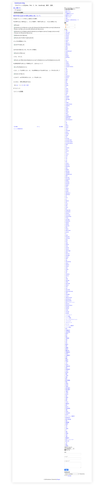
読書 (66, 409)
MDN (66, 175)
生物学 (66, 386)
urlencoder (67, 289)
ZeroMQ (67, 313)
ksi (66, 152)
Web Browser (68, 299)
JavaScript (67, 130)
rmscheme (67, 238)
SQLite (66, 263)
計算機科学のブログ (69, 13)
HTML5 (67, 111)
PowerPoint (67, 211)
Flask (66, 93)
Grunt (66, 107)
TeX (22, 85)
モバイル (67, 324)
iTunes (66, 127)
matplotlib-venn (68, 174)
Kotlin (66, 144)
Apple (66, 41)
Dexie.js (67, 77)
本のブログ (67, 10)
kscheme (67, 147)
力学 (66, 442)
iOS (66, 122)
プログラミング (68, 322)
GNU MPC (67, 99)
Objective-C (67, 193)
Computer (67, 65)
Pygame (67, 222)
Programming (68, 216)
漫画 (66, 431)
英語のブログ (68, 16)
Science (67, 249)
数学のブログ (68, 12)
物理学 (66, 424)
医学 (66, 335)
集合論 (66, 372)
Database (67, 76)
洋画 (66, 434)
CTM (66, 71)
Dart (66, 74)
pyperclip (67, 225)
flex (66, 94)
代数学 (27, 85)
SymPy (66, 269)
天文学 (66, 402)
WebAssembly (68, 300)
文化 (66, 425)
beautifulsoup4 (68, 51)
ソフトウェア (68, 321)
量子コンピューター (69, 439)
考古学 (66, 364)
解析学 (66, 344)
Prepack (67, 213)
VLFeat (66, 296)
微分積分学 (67, 417)
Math (66, 168)
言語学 (66, 361)
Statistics (67, 264)
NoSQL (67, 189)
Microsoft (67, 177)
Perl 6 (66, 204)
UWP (66, 292)
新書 (66, 377)
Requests (67, 236)
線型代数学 (67, 388)
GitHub (66, 21)
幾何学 (66, 349)
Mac (66, 161)
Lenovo (67, 154)
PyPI (66, 227)
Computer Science (69, 66)
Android (67, 37)
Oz (66, 199)
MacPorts (67, 165)
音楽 (66, 339)
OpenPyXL (67, 194)
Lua (66, 160)
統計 (66, 405)
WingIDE (67, 307)
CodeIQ (67, 63)
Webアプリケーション (70, 302)
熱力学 (66, 414)
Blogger (67, 55)
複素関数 (67, 422)
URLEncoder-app (69, 291)
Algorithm (67, 33)
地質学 (66, 397)
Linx (66, 157)
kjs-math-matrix (68, 140)
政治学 (66, 384)
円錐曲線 (67, 338)
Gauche (67, 97)
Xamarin (67, 308)
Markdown (67, 166)
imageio (67, 115)
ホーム (38, 126)
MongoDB (67, 179)
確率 (66, 345)
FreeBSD (67, 96)
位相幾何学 (67, 330)
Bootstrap (67, 57)
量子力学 (67, 441)
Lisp (66, 158)
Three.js (67, 275)
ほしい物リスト (17, 7)
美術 (66, 420)
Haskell (67, 108)
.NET (66, 30)
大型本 (66, 392)
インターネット (68, 314)
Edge (66, 79)
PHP (66, 205)
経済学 (66, 353)
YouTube (67, 311)
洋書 (66, 436)
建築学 (66, 360)
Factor (66, 88)
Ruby (66, 239)
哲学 (66, 400)
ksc (66, 146)
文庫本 (66, 428)
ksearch (67, 150)
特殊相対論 (67, 408)
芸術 (66, 356)
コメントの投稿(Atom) (18, 128)
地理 (66, 399)
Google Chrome (68, 104)
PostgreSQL (68, 210)
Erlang (66, 85)
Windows (67, 303)
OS (66, 196)
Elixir (66, 80)
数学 (25, 85)
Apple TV (67, 43)
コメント (68, 27)
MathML (67, 169)
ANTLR (67, 38)
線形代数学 (67, 389)
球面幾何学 (67, 352)
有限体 (66, 433)
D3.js (66, 72)
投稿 (67, 24)
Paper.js (67, 200)
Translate (69, 475)
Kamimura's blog (20, 3)
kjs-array (67, 138)
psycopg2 (67, 219)
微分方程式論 (68, 419)
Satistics (67, 244)
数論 (66, 381)
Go (66, 101)
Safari (66, 243)
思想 (66, 367)
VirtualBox (67, 294)
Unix (66, 288)
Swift (66, 267)
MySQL (67, 185)
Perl (66, 202)
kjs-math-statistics (69, 143)
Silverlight (67, 255)
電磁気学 (67, 403)
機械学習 (67, 350)
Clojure (67, 62)
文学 (66, 427)
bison (66, 52)
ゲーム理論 (67, 316)
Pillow (66, 207)
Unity (66, 286)
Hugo (66, 113)
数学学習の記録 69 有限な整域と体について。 (27, 16)
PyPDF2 (67, 224)
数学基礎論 (67, 380)
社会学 (66, 370)
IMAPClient (67, 118)
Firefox (66, 91)
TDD (66, 271)
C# (66, 60)
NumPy (67, 191)
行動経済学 (67, 366)
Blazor (66, 54)
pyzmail (67, 232)
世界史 (66, 383)
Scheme (67, 247)
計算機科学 (67, 355)
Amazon (67, 35)
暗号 (66, 328)
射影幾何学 (67, 369)
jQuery (66, 132)
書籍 (66, 374)
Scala (66, 246)
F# (66, 86)
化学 (66, 341)
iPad (66, 124)
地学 (66, 395)
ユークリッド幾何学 (69, 325)
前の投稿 (61, 126)
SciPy (66, 252)
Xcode (66, 310)
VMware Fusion (68, 297)
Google (67, 102)
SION (66, 258)
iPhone (66, 125)
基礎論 (66, 347)
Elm (66, 82)
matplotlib (67, 172)
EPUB (66, 83)
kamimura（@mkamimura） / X (71, 19)
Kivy (66, 136)
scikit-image (67, 250)
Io (65, 121)
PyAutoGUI (67, 221)
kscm (66, 149)
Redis (66, 235)
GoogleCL (67, 105)
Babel (66, 48)
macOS (67, 163)
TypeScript (67, 283)
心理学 (66, 375)
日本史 (66, 411)
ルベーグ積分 (68, 327)
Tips (66, 277)
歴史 (66, 444)
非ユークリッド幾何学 (70, 416)
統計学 (66, 406)
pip (66, 208)
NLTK (66, 186)
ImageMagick (68, 116)
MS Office (67, 182)
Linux (66, 155)
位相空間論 (67, 331)
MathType (67, 171)
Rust (66, 241)
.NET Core (67, 32)
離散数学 (67, 438)
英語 (66, 336)
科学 (66, 342)
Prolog (66, 218)
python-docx (68, 230)
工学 (66, 363)
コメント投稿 (68, 317)
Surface (67, 266)
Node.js (67, 188)
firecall (66, 90)
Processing (67, 214)
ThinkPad (67, 274)
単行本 (66, 394)
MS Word (67, 183)
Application (67, 44)
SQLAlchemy (68, 261)
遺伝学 (66, 333)
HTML (66, 110)
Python (66, 228)
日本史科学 (67, 413)
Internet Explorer (68, 119)
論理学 (66, 445)
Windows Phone (68, 305)
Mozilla (66, 180)
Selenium (67, 253)
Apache (67, 40)
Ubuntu (67, 285)
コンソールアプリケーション (71, 319)
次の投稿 (16, 126)
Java (66, 129)
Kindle (66, 135)
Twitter (66, 281)
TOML (66, 278)
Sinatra (66, 257)
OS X (66, 197)
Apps (66, 18)
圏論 (66, 358)
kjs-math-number (68, 141)
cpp (66, 68)
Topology (67, 280)
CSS (66, 69)
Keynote (67, 133)
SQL (66, 260)
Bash (66, 49)
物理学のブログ (68, 15)
